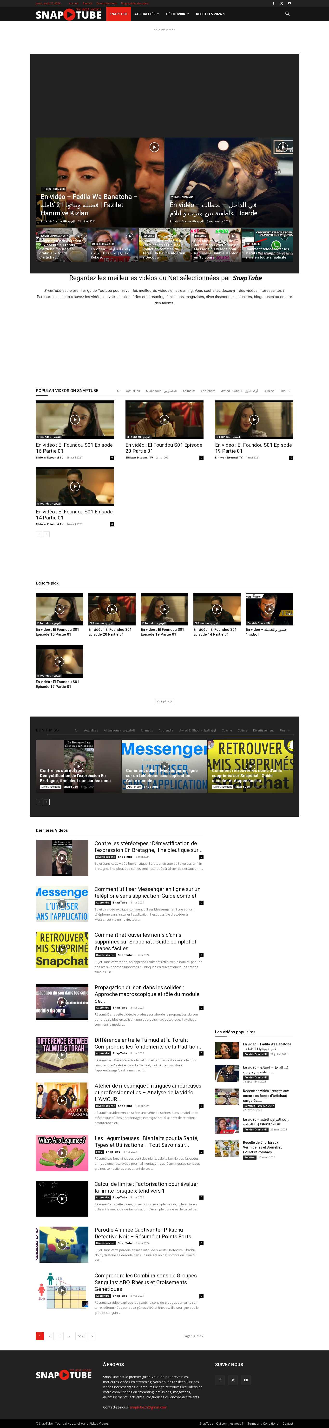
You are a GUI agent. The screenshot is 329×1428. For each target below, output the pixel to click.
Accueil (73, 3)
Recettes (149, 236)
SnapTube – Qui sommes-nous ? (221, 1423)
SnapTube (119, 14)
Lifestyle (200, 236)
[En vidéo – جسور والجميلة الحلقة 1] (269, 609)
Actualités (144, 14)
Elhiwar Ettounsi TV (49, 457)
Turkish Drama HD (53, 189)
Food (99, 1151)
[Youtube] (289, 3)
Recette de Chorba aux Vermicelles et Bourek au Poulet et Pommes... (263, 1147)
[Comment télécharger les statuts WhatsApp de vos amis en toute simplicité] (267, 246)
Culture (242, 730)
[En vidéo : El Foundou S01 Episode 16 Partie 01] (75, 419)
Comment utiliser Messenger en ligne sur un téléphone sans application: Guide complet (162, 775)
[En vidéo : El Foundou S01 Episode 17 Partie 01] (59, 661)
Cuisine (269, 391)
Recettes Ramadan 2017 (54, 236)
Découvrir (175, 14)
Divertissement (107, 3)
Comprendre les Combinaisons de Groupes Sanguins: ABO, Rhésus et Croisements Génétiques (146, 1282)
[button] (287, 14)
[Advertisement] (164, 43)
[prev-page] (39, 534)
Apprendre (253, 244)
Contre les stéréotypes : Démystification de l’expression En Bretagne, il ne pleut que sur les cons (75, 775)
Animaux (189, 391)
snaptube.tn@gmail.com (148, 1407)
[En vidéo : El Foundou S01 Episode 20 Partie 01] (164, 419)
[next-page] (47, 534)
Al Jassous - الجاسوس (161, 391)
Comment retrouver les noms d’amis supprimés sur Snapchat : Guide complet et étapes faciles (247, 775)
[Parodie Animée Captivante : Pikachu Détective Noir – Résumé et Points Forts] (62, 1245)
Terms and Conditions (263, 1423)
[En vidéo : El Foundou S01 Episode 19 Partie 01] (254, 419)
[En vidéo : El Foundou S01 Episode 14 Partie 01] (75, 486)
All (118, 391)
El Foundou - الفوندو (49, 436)
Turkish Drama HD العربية (58, 221)
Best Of (87, 3)
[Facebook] (273, 3)
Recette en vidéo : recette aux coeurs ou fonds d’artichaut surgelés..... (266, 1096)
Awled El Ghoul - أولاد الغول (239, 391)
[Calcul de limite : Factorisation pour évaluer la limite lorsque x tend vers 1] (62, 1199)
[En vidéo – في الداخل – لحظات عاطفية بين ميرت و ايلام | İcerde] (229, 193)
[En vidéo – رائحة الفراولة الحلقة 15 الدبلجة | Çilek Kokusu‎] (112, 246)
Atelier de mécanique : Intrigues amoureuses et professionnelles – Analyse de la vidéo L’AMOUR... (148, 1092)
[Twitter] (281, 3)
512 (80, 1336)
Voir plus (163, 701)
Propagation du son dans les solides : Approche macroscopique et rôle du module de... (147, 994)
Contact (288, 1423)
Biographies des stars (134, 3)
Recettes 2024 (209, 14)
